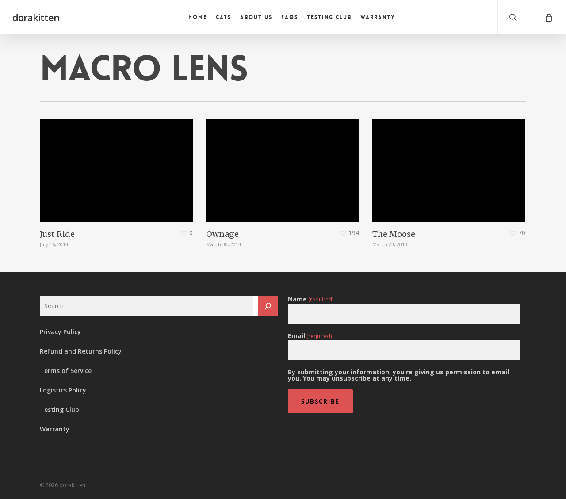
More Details (118, 164)
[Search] (268, 306)
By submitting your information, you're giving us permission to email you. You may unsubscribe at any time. (398, 375)
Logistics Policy (63, 390)
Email (310, 336)
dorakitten (35, 17)
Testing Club (59, 409)
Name (311, 299)
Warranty (54, 429)
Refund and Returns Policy (81, 351)
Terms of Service (66, 370)
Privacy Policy (60, 332)
